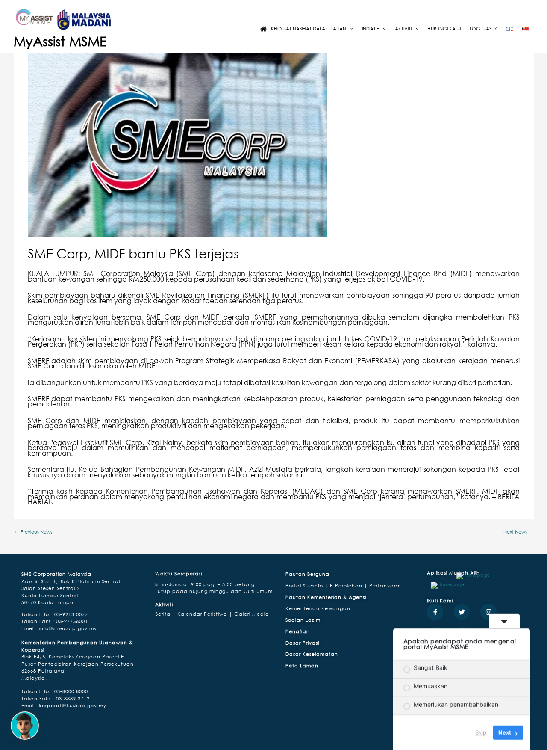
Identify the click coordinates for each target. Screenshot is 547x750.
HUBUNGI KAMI (444, 28)
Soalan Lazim (303, 620)
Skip (480, 732)
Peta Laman (301, 665)
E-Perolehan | (349, 585)
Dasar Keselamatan (311, 654)
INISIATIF (370, 28)
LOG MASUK (483, 28)
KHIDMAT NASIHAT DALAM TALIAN (308, 28)
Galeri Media (250, 614)
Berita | (165, 614)
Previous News (33, 531)
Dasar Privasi (302, 643)
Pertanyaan (385, 585)
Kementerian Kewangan (317, 608)
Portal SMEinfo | (307, 585)
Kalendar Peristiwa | (204, 614)
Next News (518, 531)
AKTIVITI (403, 28)
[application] (349, 28)
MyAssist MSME (60, 41)
